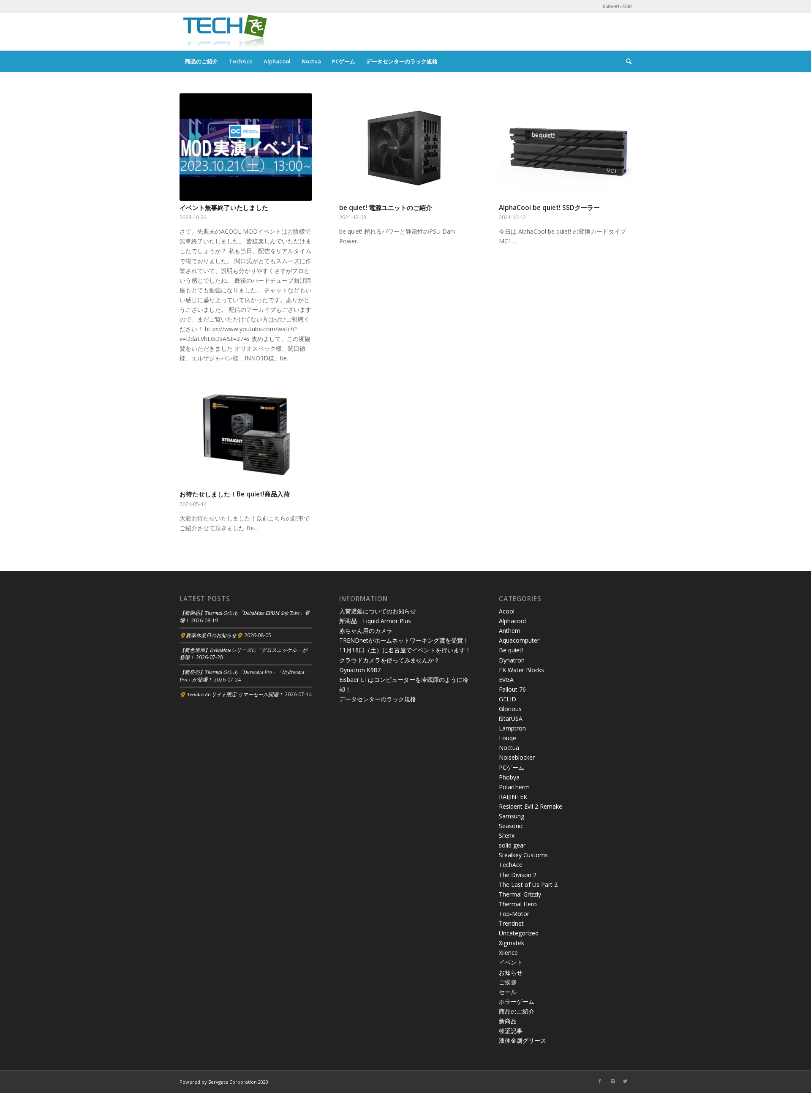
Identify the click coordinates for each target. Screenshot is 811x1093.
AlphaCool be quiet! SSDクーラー (549, 207)
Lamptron (512, 728)
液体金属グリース (522, 1040)
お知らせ (511, 972)
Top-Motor (514, 914)
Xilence (508, 953)
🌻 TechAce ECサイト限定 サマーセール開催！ (231, 694)
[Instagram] (612, 1081)
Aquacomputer (519, 640)
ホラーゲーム (516, 1002)
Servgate (218, 1082)
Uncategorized (519, 933)
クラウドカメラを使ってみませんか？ (389, 660)
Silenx (506, 835)
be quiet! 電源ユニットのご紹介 (385, 207)
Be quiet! (511, 650)
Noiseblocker (517, 757)
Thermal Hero (518, 904)
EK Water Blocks (521, 670)
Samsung (511, 816)
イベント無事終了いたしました (224, 207)
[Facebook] (599, 1081)
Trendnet (511, 923)
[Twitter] (625, 1081)
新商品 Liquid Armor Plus (375, 621)
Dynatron (512, 660)
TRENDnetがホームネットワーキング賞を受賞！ (404, 640)
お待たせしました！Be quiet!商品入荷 (235, 494)
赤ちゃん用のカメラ (365, 631)
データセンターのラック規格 (377, 699)
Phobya (509, 777)
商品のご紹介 (516, 1011)
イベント (511, 962)
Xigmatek (511, 943)
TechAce (511, 865)
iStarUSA (511, 718)
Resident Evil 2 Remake (530, 806)
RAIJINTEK (513, 797)
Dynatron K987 (360, 670)
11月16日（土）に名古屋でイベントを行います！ (405, 650)
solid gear (512, 845)
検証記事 (511, 1031)
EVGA (506, 680)
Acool (506, 611)
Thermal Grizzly (520, 894)
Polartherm (514, 787)
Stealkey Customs (523, 855)
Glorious (510, 709)
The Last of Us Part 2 (528, 884)
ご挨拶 (508, 982)
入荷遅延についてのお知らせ (377, 611)
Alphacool (512, 621)
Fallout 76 (512, 689)
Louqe (507, 738)
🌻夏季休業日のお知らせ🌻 (211, 635)
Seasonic (511, 826)
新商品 (508, 1021)
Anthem (509, 631)
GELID (507, 699)
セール (508, 992)
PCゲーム (511, 767)
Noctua (509, 748)
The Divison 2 (517, 875)
